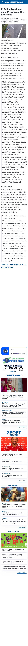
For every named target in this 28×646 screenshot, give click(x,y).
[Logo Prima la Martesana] (14, 2)
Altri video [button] (22, 527)
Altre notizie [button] (21, 428)
